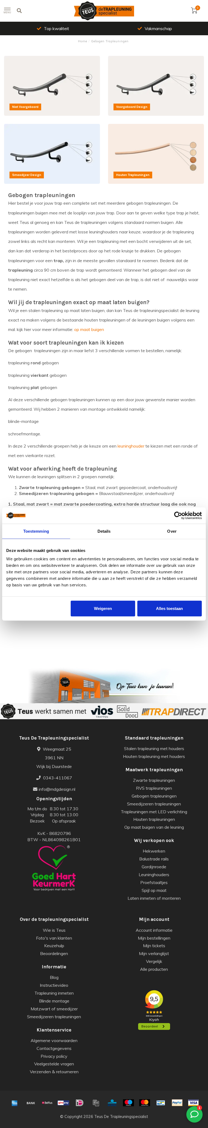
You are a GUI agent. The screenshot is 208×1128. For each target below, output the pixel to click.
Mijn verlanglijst (154, 953)
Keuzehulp (54, 945)
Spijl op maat (154, 890)
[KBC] (112, 1103)
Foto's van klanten (54, 938)
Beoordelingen (54, 953)
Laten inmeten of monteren (154, 898)
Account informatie (154, 930)
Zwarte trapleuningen (154, 780)
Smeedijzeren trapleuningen (154, 803)
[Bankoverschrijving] (31, 1103)
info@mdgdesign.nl (57, 789)
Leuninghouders (154, 874)
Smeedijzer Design (22, 127)
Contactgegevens (54, 1048)
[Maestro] (128, 1103)
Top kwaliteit (56, 28)
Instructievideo (54, 985)
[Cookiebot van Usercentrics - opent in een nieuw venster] (178, 515)
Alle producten (154, 969)
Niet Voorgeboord (21, 59)
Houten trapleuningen (154, 819)
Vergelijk (154, 961)
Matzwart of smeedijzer (54, 1008)
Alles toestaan (169, 608)
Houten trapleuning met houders (154, 756)
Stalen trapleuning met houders (154, 748)
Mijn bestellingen (154, 938)
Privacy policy (54, 1056)
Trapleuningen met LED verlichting (154, 811)
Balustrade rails (154, 859)
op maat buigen (89, 329)
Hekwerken (154, 851)
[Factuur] (96, 1103)
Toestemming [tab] (36, 531)
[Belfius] (47, 1103)
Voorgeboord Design (128, 59)
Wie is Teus (54, 930)
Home (82, 41)
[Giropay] (63, 1103)
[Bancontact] (161, 1103)
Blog (54, 977)
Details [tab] (104, 531)
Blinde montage (54, 1001)
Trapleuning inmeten (54, 993)
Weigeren (103, 608)
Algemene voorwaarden (54, 1040)
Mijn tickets (154, 945)
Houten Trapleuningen (129, 127)
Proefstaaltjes (154, 882)
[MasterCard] (144, 1103)
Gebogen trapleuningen (154, 796)
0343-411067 (57, 777)
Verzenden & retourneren (54, 1071)
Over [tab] (171, 531)
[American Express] (14, 1103)
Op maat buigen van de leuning (154, 827)
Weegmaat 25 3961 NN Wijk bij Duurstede (54, 757)
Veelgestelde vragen (54, 1063)
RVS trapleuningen (154, 788)
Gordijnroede (154, 866)
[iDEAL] (79, 1103)
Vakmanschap (158, 28)
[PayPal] (177, 1103)
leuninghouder (131, 446)
